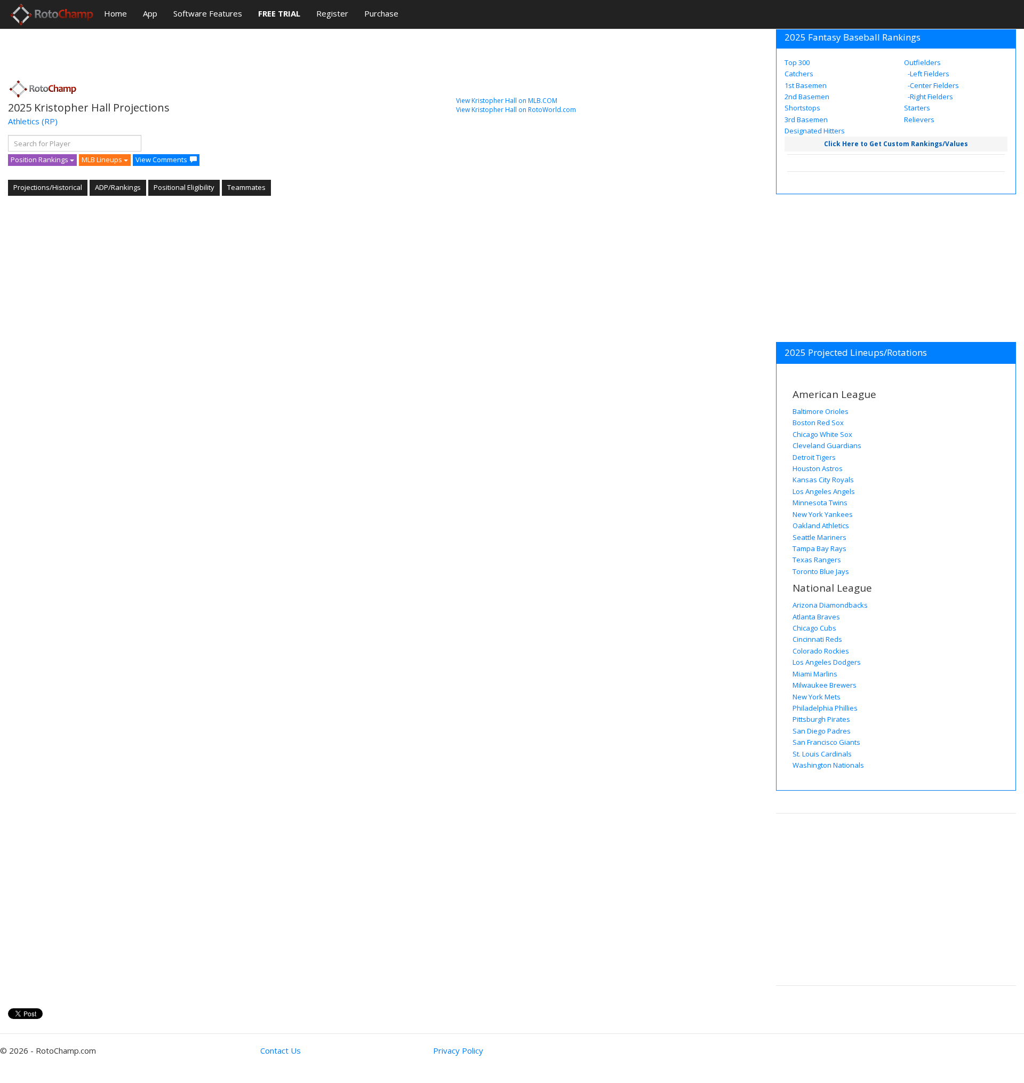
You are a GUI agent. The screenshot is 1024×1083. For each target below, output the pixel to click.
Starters (917, 108)
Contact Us (280, 1050)
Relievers (919, 119)
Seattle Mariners (819, 537)
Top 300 (797, 62)
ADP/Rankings (118, 187)
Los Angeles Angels (824, 491)
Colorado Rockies (821, 651)
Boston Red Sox (818, 422)
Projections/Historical (47, 187)
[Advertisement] (202, 51)
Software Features (207, 13)
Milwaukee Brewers (825, 685)
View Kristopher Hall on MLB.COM (506, 100)
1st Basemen (806, 85)
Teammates (246, 187)
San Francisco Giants (826, 742)
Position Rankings (40, 159)
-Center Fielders (932, 85)
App (150, 13)
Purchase (381, 13)
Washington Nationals (828, 765)
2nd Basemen (807, 96)
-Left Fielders (927, 73)
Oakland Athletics (821, 525)
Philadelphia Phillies (825, 708)
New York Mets (817, 697)
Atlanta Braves (816, 617)
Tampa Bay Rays (819, 548)
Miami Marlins (815, 674)
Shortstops (802, 108)
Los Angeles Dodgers (827, 662)
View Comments (161, 159)
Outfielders (922, 62)
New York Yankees (823, 514)
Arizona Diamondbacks (830, 605)
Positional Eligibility (184, 187)
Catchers (799, 73)
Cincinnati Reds (817, 639)
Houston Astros (818, 468)
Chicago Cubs (814, 628)
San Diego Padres (822, 731)
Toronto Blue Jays (821, 571)
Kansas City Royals (823, 479)
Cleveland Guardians (827, 445)
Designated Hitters (815, 131)
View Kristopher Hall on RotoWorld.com (516, 109)
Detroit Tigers (814, 457)
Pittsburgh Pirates (821, 719)
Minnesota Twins (820, 502)
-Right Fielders (929, 96)
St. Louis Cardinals (822, 754)
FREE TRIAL (279, 13)
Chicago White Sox (822, 434)
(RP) (50, 121)
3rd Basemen (806, 119)
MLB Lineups (103, 159)
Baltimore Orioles (821, 411)
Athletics (23, 121)
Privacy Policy (458, 1050)
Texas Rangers (817, 559)
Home (115, 13)
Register (332, 13)
